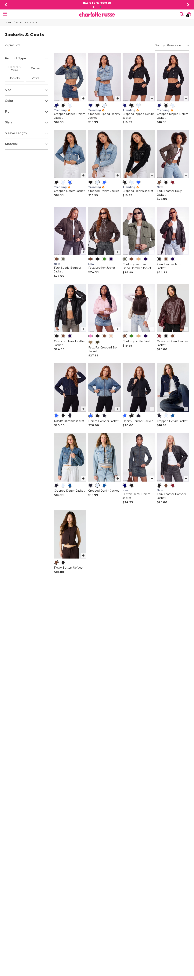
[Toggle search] (182, 14)
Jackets (14, 78)
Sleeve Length (16, 133)
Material (11, 144)
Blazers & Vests (14, 68)
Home (8, 22)
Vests (35, 78)
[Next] (188, 5)
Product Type (15, 58)
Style (8, 122)
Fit (7, 111)
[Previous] (6, 5)
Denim (35, 68)
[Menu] (5, 14)
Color (9, 101)
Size (8, 90)
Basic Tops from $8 (97, 3)
